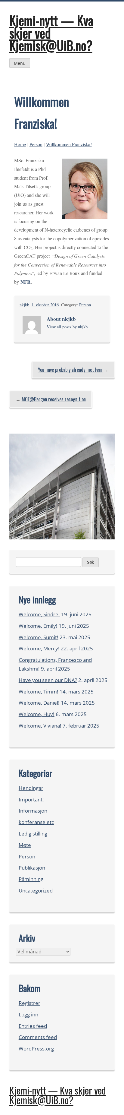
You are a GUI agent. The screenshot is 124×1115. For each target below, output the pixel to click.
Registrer (29, 1003)
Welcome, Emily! (38, 625)
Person (35, 144)
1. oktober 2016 (45, 305)
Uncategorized (36, 890)
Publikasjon (32, 867)
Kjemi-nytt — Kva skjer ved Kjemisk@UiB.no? (57, 1095)
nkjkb (24, 305)
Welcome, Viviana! (40, 725)
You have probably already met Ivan (70, 369)
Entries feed (33, 1025)
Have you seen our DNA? (48, 680)
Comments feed (38, 1037)
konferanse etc (36, 822)
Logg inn (28, 1014)
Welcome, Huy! (36, 714)
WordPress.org (36, 1048)
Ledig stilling (33, 833)
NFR (25, 281)
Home (20, 144)
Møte (25, 845)
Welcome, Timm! (38, 691)
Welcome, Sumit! (38, 637)
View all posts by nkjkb (67, 327)
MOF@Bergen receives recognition (54, 399)
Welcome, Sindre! (39, 614)
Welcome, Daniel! (39, 702)
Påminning (31, 879)
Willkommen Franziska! (69, 144)
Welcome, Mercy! (39, 648)
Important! (31, 799)
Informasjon (33, 810)
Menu (20, 63)
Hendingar (31, 788)
